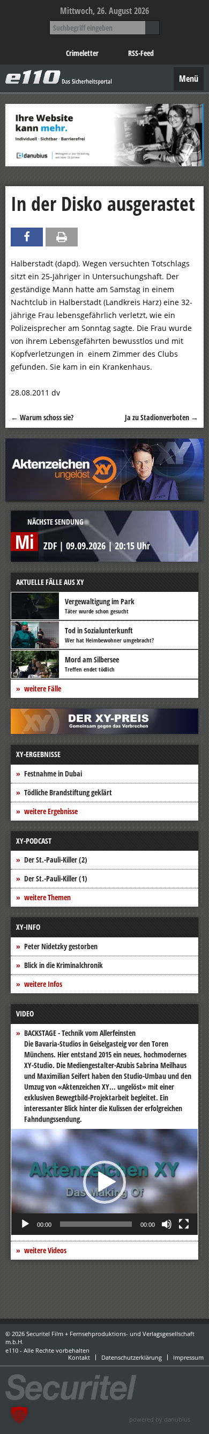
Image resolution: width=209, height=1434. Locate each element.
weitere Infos (43, 984)
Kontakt (79, 1357)
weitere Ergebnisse (51, 811)
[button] (104, 1182)
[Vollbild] (183, 1224)
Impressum (188, 1357)
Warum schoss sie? (42, 417)
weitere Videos (45, 1250)
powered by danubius (159, 1419)
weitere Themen (47, 897)
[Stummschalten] (166, 1224)
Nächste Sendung (55, 522)
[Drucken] (62, 237)
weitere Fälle (42, 688)
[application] (104, 1182)
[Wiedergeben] (25, 1224)
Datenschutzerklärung (131, 1357)
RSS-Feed (141, 53)
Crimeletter (82, 53)
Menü (188, 78)
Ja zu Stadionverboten (161, 417)
